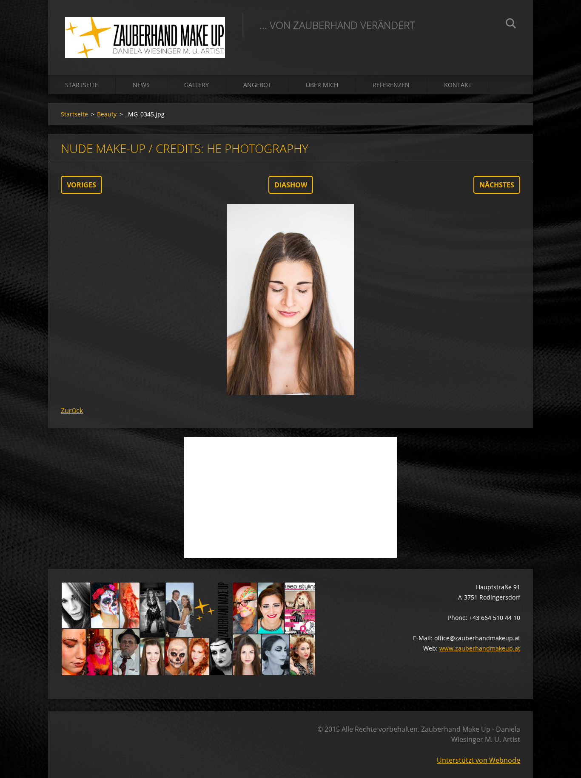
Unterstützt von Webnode (478, 760)
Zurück (72, 410)
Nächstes (496, 185)
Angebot (257, 85)
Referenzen (391, 85)
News (141, 85)
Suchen (511, 24)
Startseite (81, 85)
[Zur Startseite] (145, 29)
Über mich (322, 85)
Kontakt (458, 85)
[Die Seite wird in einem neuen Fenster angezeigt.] (290, 299)
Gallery (196, 85)
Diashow (290, 185)
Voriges (81, 185)
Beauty (107, 114)
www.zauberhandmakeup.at (479, 648)
